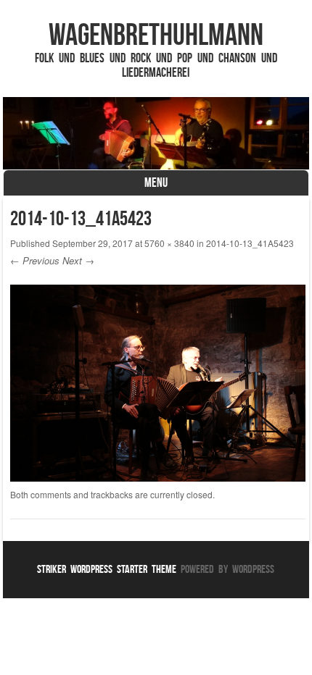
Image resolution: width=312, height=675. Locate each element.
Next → (78, 260)
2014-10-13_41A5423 (250, 243)
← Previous (34, 260)
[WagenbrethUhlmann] (155, 133)
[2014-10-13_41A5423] (157, 477)
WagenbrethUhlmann (156, 34)
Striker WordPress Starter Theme (106, 569)
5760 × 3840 (169, 243)
